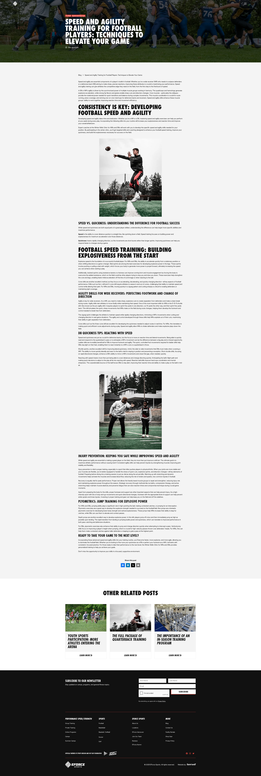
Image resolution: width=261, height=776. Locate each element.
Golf (100, 741)
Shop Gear (169, 736)
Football (101, 723)
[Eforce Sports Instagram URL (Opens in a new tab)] (190, 753)
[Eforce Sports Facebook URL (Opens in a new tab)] (187, 753)
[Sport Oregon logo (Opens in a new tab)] (113, 753)
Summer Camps (70, 741)
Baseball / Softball (104, 732)
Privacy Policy (170, 741)
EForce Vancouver (138, 732)
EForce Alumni (136, 744)
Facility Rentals (170, 732)
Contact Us (169, 728)
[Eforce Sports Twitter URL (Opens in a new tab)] (193, 753)
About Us (135, 723)
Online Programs (70, 732)
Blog (167, 723)
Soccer (101, 737)
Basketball (102, 728)
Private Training (70, 728)
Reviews (135, 741)
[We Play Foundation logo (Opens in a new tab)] (105, 753)
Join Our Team (137, 736)
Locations (135, 728)
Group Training (70, 723)
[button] (245, 3)
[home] (15, 3)
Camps (67, 736)
